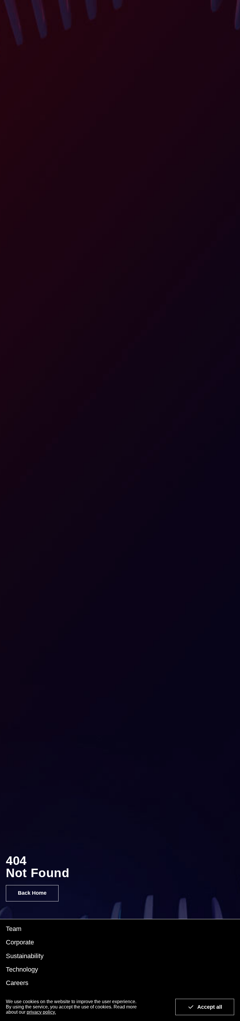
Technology (22, 969)
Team (13, 928)
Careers (17, 982)
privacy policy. (41, 1012)
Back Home (32, 893)
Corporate (20, 942)
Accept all (209, 1007)
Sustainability (25, 956)
